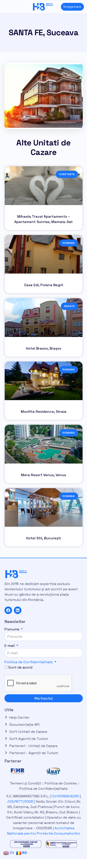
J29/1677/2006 (20, 801)
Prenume (12, 629)
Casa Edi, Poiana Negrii (43, 285)
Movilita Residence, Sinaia (43, 411)
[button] (3, 7)
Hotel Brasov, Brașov (43, 348)
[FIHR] (25, 771)
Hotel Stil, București (43, 538)
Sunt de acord (20, 667)
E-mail (10, 645)
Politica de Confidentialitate (28, 662)
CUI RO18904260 (65, 796)
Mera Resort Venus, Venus (43, 475)
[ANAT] (61, 771)
